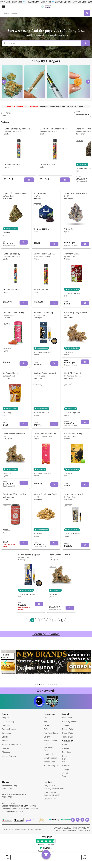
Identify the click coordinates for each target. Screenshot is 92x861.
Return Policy (68, 733)
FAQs (45, 729)
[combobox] (82, 178)
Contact (65, 748)
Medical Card (49, 762)
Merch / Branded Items (11, 745)
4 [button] (46, 620)
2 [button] (36, 620)
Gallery (46, 737)
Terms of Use (67, 737)
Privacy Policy (68, 729)
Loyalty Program (50, 758)
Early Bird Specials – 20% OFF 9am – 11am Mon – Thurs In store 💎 (62, 2)
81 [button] (60, 620)
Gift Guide (6, 752)
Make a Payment (9, 756)
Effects (5, 737)
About (64, 745)
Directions (66, 752)
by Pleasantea (8, 497)
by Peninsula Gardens (12, 131)
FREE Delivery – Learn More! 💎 (16, 2)
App (45, 718)
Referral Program (50, 766)
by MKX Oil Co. (70, 436)
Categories (6, 733)
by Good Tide (8, 315)
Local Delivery (8, 722)
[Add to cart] (29, 179)
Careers (46, 725)
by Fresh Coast (70, 256)
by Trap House (8, 196)
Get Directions (49, 799)
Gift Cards (6, 748)
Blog (45, 722)
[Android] (78, 820)
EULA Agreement (69, 722)
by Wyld (37, 196)
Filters (7, 858)
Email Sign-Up (64, 759)
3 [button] (41, 620)
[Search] (87, 13)
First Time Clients (50, 733)
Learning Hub (49, 754)
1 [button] (32, 620)
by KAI (66, 196)
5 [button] (50, 620)
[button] (3, 6)
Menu (78, 112)
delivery (24, 806)
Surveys (65, 725)
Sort (85, 858)
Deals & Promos (9, 729)
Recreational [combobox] (81, 114)
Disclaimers (67, 718)
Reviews (66, 766)
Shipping (6, 725)
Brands (5, 741)
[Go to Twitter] (87, 820)
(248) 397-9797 (50, 786)
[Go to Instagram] (82, 820)
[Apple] (73, 820)
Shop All (5, 718)
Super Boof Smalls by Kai (75, 193)
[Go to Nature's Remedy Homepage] (46, 6)
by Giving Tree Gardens (43, 436)
